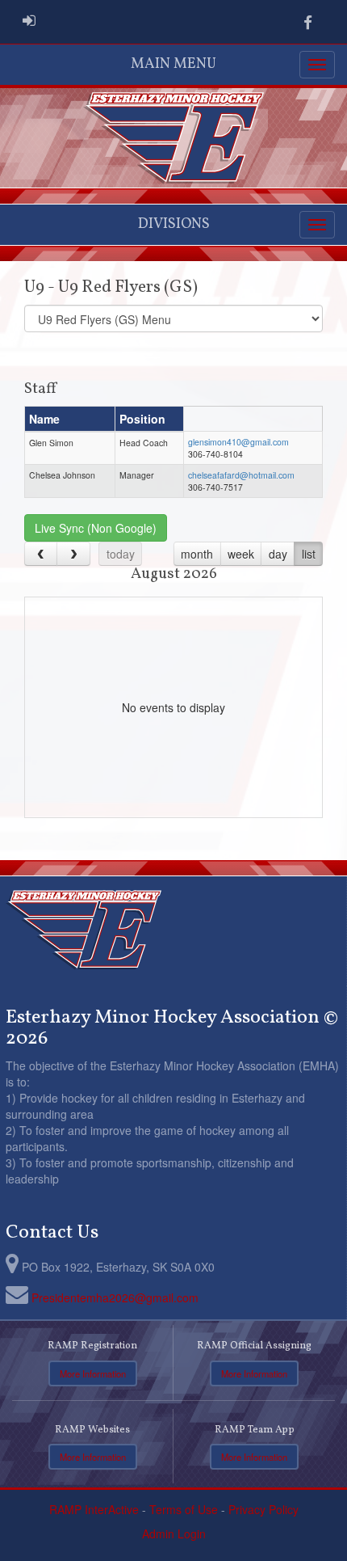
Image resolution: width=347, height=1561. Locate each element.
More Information (93, 1373)
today (121, 554)
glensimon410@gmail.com (238, 442)
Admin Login (174, 1533)
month (197, 554)
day (278, 554)
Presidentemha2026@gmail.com (115, 1297)
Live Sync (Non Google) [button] (96, 528)
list (309, 554)
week (241, 554)
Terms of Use (183, 1509)
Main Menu (173, 64)
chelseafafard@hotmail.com (241, 475)
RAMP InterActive (94, 1509)
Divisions (174, 224)
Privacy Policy (263, 1509)
